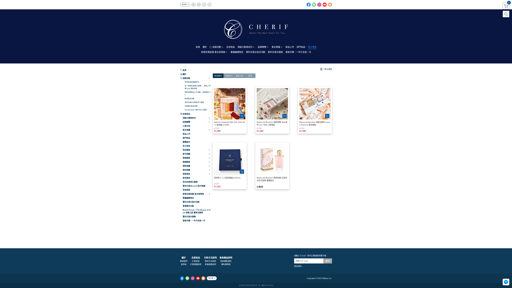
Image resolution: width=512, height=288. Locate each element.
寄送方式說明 (210, 261)
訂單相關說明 (195, 264)
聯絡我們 (183, 261)
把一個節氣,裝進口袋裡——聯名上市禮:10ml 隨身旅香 (198, 87)
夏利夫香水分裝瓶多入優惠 (194, 102)
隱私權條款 (226, 264)
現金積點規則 (225, 261)
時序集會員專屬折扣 (192, 82)
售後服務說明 (210, 264)
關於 (184, 258)
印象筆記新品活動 (191, 106)
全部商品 (195, 258)
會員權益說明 (225, 258)
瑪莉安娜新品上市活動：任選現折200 (198, 93)
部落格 (184, 264)
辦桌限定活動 (189, 99)
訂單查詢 (195, 261)
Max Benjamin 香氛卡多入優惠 (196, 110)
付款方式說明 (210, 258)
